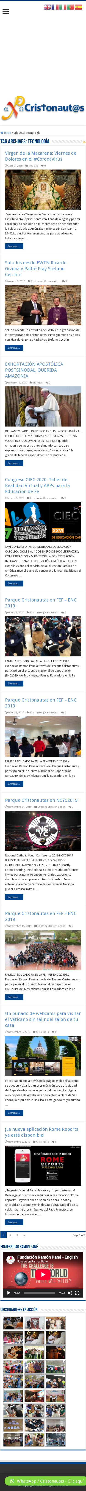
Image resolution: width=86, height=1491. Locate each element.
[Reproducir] (8, 1293)
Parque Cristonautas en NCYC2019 (41, 800)
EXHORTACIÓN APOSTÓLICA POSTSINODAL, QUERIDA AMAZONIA (34, 370)
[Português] (71, 7)
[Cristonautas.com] (43, 107)
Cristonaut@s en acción (45, 281)
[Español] (79, 7)
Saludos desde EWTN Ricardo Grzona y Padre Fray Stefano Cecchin (36, 268)
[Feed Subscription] (84, 142)
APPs (39, 1032)
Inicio (7, 132)
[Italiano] (63, 7)
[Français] (55, 7)
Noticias (33, 165)
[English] (47, 7)
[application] (43, 1275)
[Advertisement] (43, 50)
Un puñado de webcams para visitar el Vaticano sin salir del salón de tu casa (43, 1019)
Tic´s (46, 1032)
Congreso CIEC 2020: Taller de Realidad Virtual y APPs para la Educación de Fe (37, 485)
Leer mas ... (14, 246)
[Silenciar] (70, 1293)
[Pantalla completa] (77, 1293)
